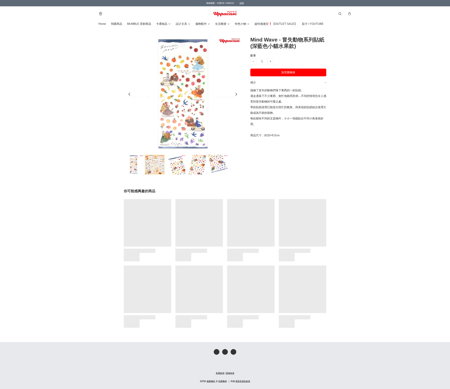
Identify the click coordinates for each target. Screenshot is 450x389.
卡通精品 (161, 23)
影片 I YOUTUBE (313, 23)
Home (102, 23)
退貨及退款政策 (242, 381)
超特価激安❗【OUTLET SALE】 (276, 23)
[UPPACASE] (225, 14)
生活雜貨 (220, 23)
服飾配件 (201, 23)
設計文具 (181, 23)
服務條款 (211, 381)
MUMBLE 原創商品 (139, 23)
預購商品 (116, 23)
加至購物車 (288, 72)
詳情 (242, 3)
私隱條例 (222, 381)
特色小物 (240, 23)
